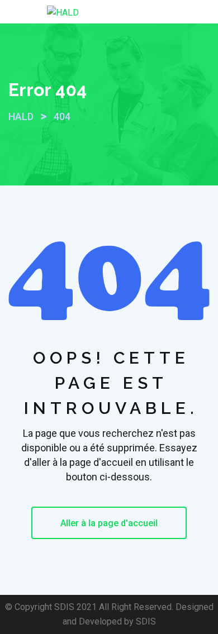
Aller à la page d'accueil (109, 523)
